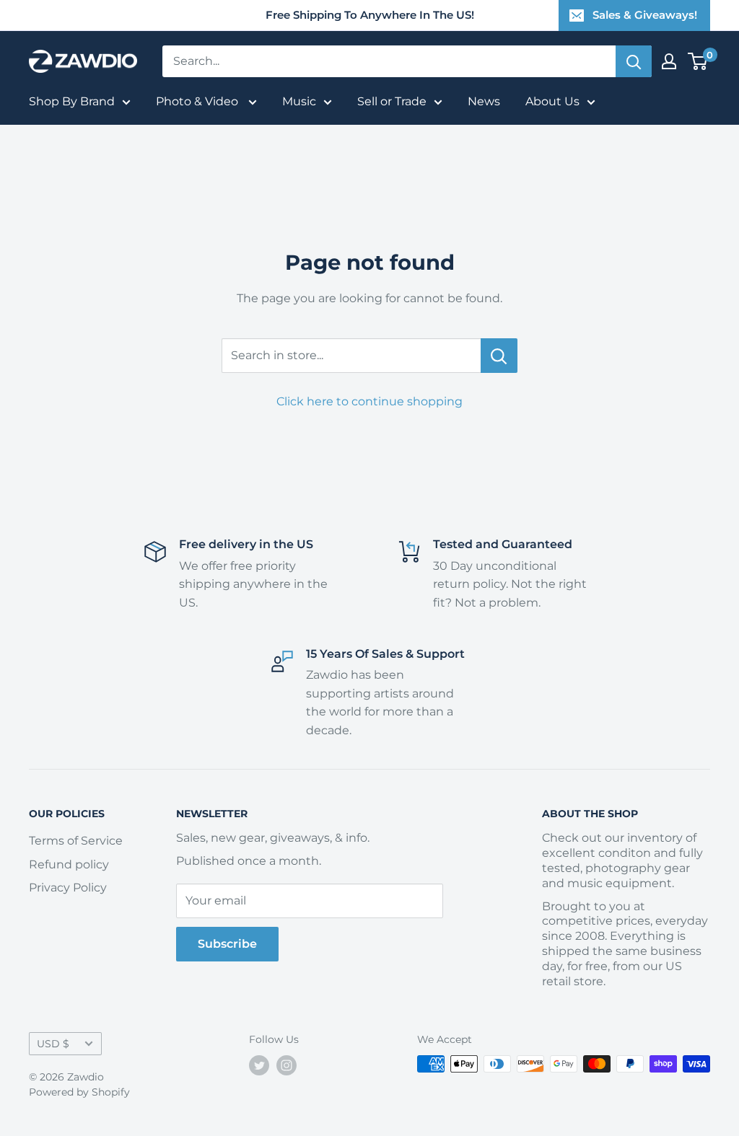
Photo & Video (198, 101)
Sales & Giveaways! (644, 15)
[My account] (669, 61)
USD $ (53, 1043)
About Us (552, 101)
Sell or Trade (392, 101)
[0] (698, 61)
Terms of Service (76, 840)
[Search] (634, 61)
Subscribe (227, 944)
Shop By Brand (72, 101)
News (484, 101)
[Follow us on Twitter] (259, 1065)
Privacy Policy (68, 887)
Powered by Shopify (79, 1092)
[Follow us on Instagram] (286, 1065)
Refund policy (69, 864)
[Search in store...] (499, 355)
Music (299, 101)
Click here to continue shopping (369, 401)
